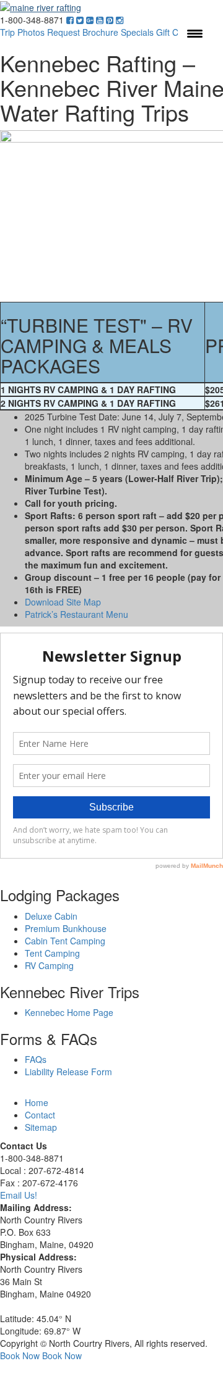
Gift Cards (176, 32)
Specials (137, 32)
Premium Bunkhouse (66, 928)
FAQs (35, 1059)
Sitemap (41, 1127)
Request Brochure (82, 32)
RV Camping (49, 965)
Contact (40, 1115)
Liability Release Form (68, 1071)
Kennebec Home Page (69, 1012)
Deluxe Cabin (51, 916)
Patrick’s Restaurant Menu (76, 614)
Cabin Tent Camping (65, 941)
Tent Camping (52, 953)
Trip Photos (22, 32)
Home (36, 1102)
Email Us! (18, 1195)
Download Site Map (63, 602)
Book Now (20, 1355)
